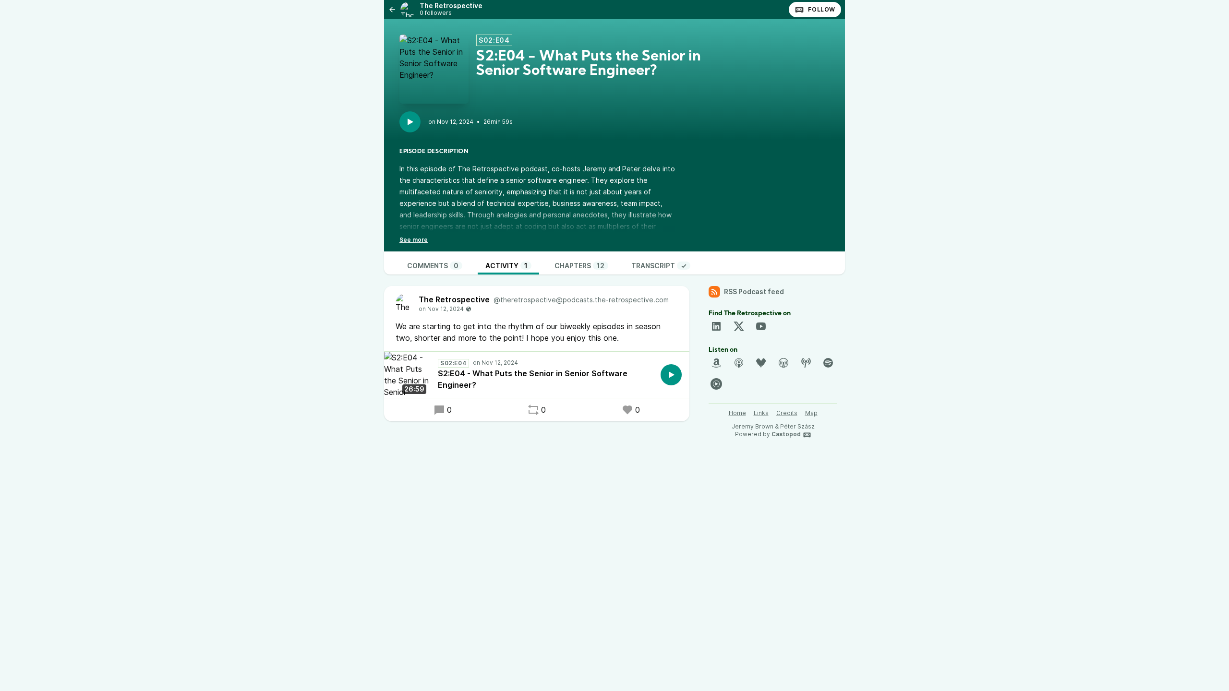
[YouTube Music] (716, 384)
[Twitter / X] (739, 326)
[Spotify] (828, 362)
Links (761, 413)
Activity (506, 266)
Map (811, 413)
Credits (786, 413)
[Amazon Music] (716, 362)
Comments (432, 266)
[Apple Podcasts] (739, 362)
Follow (821, 9)
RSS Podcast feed (754, 291)
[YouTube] (761, 326)
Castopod (786, 434)
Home (737, 413)
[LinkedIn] (716, 326)
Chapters (579, 266)
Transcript (659, 266)
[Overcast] (783, 362)
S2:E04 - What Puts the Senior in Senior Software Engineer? (532, 379)
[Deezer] (761, 362)
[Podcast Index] (806, 362)
